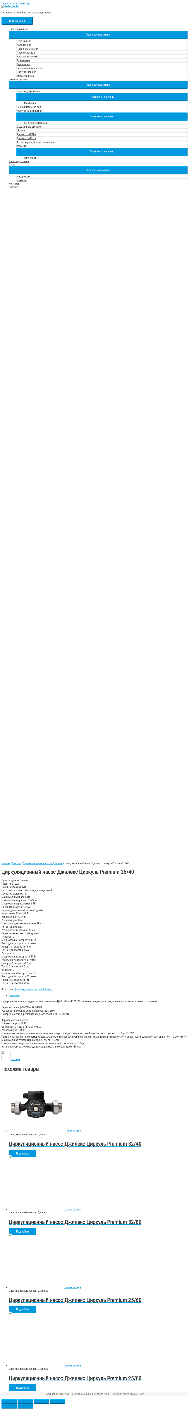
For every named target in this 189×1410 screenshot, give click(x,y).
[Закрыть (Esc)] (9, 1401)
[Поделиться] (25, 1401)
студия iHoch (137, 1394)
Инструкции (23, 176)
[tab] (98, 995)
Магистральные (26, 76)
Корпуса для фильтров (29, 110)
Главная (5, 863)
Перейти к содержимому (15, 3)
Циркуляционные (26, 72)
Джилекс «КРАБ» (26, 134)
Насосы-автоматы (27, 56)
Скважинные (24, 41)
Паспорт (15, 1059)
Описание (14, 995)
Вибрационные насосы (30, 68)
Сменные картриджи (35, 122)
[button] (98, 34)
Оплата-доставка (19, 161)
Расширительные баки (29, 107)
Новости (22, 180)
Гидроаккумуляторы (28, 91)
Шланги (21, 130)
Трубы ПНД (23, 146)
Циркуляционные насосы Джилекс (43, 863)
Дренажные (23, 60)
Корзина (13, 187)
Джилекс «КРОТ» (26, 138)
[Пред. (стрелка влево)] (9, 1406)
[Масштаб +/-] (57, 1401)
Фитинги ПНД (31, 158)
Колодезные (24, 45)
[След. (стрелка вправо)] (25, 1406)
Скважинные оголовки (29, 126)
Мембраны (30, 103)
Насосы (16, 863)
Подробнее (22, 1153)
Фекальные (23, 64)
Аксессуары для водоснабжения (35, 142)
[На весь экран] (41, 1401)
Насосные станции (27, 48)
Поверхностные (26, 52)
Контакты (14, 183)
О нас (12, 164)
